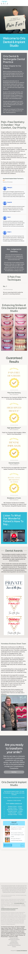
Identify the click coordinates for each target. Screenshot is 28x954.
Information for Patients (14, 939)
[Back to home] (4, 3)
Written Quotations (14, 943)
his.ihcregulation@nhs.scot (19, 903)
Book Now (14, 772)
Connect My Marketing (22, 950)
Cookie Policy (14, 940)
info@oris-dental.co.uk (16, 803)
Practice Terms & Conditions (14, 945)
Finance (14, 946)
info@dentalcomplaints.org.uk (6, 908)
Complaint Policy (14, 942)
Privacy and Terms (14, 938)
